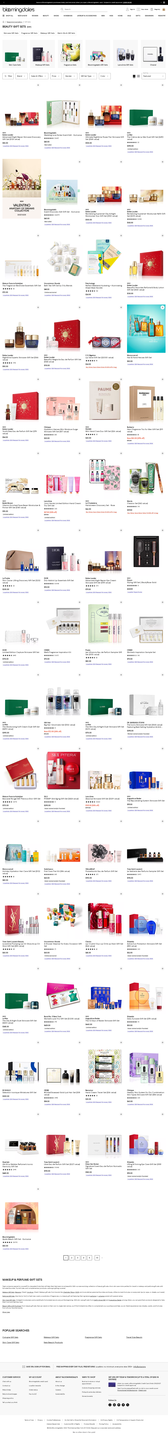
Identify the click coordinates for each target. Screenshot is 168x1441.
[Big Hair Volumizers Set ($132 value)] (63, 696)
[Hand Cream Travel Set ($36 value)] (104, 1064)
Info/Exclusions (139, 1367)
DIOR (77, 1292)
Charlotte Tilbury (69, 1292)
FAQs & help (6, 1390)
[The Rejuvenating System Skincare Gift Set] (146, 770)
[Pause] (164, 2)
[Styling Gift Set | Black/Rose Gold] (146, 551)
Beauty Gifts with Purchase (11, 1306)
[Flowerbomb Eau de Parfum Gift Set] (104, 842)
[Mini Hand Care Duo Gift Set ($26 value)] (104, 400)
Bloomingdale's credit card (38, 1381)
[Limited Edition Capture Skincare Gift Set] (21, 623)
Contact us (6, 1386)
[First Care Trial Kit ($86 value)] (63, 842)
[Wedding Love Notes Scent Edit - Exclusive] (63, 106)
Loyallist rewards (35, 1386)
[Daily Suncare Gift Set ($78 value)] (146, 990)
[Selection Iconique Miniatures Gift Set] (21, 1064)
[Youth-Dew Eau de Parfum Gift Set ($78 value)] (21, 400)
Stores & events (87, 1396)
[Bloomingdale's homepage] (3, 22)
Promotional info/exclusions (127, 1390)
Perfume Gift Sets (8, 1296)
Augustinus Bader (115, 1300)
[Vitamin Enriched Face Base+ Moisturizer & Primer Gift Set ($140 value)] (21, 474)
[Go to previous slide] (3, 2)
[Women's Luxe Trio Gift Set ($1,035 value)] (63, 990)
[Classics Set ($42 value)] (146, 474)
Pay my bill (33, 1394)
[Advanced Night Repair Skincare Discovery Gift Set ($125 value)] (21, 106)
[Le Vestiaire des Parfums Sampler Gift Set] (146, 842)
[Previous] (5, 106)
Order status (33, 1390)
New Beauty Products (53, 1342)
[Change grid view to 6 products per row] (138, 76)
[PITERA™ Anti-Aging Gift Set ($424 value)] (63, 770)
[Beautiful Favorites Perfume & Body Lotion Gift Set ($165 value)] (146, 257)
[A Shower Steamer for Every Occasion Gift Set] (63, 915)
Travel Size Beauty (134, 1337)
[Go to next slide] (161, 2)
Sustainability (60, 1394)
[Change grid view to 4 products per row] (134, 76)
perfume (93, 1296)
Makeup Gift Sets (47, 33)
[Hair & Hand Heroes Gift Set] (146, 328)
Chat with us (6, 1381)
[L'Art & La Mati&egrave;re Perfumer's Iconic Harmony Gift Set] (21, 1135)
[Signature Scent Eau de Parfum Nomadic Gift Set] (104, 1135)
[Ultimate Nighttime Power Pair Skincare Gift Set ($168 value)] (104, 106)
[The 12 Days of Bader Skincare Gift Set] (104, 990)
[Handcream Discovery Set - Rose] (104, 474)
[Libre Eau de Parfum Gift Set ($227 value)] (63, 1135)
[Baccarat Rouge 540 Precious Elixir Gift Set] (21, 770)
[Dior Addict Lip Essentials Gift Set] (63, 551)
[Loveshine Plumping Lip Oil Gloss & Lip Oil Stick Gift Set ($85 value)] (21, 915)
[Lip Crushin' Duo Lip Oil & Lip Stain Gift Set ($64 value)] (104, 915)
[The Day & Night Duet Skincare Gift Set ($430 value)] (21, 990)
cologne (101, 1296)
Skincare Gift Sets (11, 33)
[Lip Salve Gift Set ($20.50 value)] (104, 328)
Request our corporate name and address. (106, 1428)
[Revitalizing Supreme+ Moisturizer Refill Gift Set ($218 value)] (146, 183)
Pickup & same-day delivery (91, 1392)
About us (58, 1381)
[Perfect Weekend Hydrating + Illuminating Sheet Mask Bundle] (104, 257)
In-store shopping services (91, 1388)
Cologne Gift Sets (10, 1337)
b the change (60, 1386)
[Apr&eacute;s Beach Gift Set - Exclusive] (21, 1210)
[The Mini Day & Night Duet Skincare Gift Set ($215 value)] (104, 696)
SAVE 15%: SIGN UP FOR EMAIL (38, 1367)
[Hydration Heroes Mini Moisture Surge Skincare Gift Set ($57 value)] (63, 400)
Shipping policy (8, 1398)
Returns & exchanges (9, 1394)
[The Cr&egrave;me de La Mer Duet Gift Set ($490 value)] (146, 106)
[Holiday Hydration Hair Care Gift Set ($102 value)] (21, 842)
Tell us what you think (9, 1402)
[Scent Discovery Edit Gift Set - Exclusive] (63, 183)
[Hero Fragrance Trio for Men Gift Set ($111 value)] (146, 400)
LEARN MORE (127, 2)
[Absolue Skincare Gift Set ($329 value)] (104, 770)
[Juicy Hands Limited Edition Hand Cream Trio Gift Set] (63, 474)
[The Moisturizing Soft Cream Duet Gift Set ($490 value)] (21, 696)
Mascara (18, 1292)
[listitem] (84, 2)
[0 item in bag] (164, 9)
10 (97, 1258)
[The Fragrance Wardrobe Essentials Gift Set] (21, 257)
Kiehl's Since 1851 (100, 1300)
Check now (142, 1390)
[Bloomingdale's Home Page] (18, 10)
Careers (58, 1390)
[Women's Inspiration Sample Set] (146, 623)
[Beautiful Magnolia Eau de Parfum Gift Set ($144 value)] (63, 328)
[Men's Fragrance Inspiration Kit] (63, 623)
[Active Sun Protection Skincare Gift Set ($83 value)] (146, 915)
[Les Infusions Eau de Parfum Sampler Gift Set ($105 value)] (104, 623)
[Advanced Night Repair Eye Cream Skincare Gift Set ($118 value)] (104, 551)
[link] (21, 139)
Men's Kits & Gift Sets (66, 33)
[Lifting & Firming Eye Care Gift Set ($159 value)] (146, 1135)
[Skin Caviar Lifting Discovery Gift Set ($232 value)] (21, 551)
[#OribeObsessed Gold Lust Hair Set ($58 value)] (63, 1064)
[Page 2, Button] (102, 1257)
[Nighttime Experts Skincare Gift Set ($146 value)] (21, 328)
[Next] (38, 106)
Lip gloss (30, 1292)
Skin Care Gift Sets (8, 1300)
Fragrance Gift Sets (29, 33)
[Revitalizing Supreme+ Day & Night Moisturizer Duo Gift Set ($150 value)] (104, 183)
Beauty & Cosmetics (14, 22)
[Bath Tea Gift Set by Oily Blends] (63, 257)
